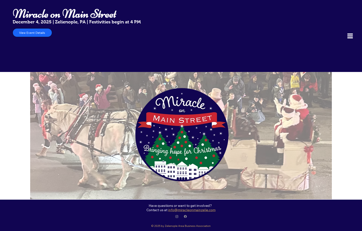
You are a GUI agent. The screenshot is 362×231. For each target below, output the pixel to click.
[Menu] (350, 36)
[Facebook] (185, 216)
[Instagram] (177, 216)
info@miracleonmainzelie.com (192, 210)
